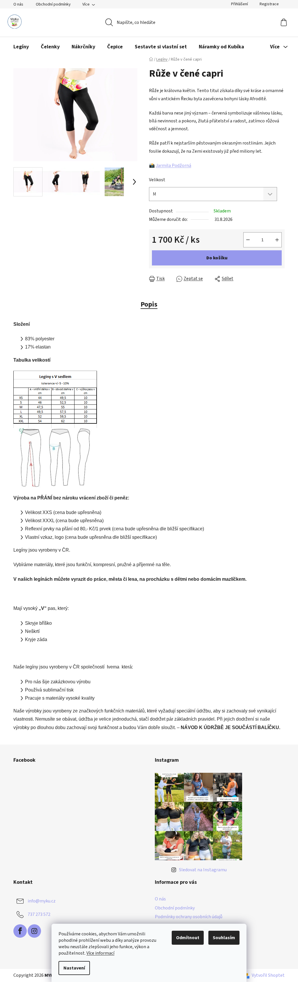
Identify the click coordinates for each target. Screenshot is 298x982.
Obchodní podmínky (53, 4)
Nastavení (74, 968)
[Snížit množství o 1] (248, 240)
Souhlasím (224, 938)
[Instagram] (34, 931)
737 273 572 (39, 914)
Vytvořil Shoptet (268, 975)
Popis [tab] (149, 304)
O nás (18, 4)
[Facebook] (20, 931)
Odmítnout (187, 938)
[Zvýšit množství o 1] (277, 240)
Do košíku (217, 258)
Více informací (100, 953)
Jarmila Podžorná (173, 165)
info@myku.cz (42, 901)
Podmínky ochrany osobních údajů (188, 917)
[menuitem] (21, 47)
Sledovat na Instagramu (203, 870)
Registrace (269, 4)
